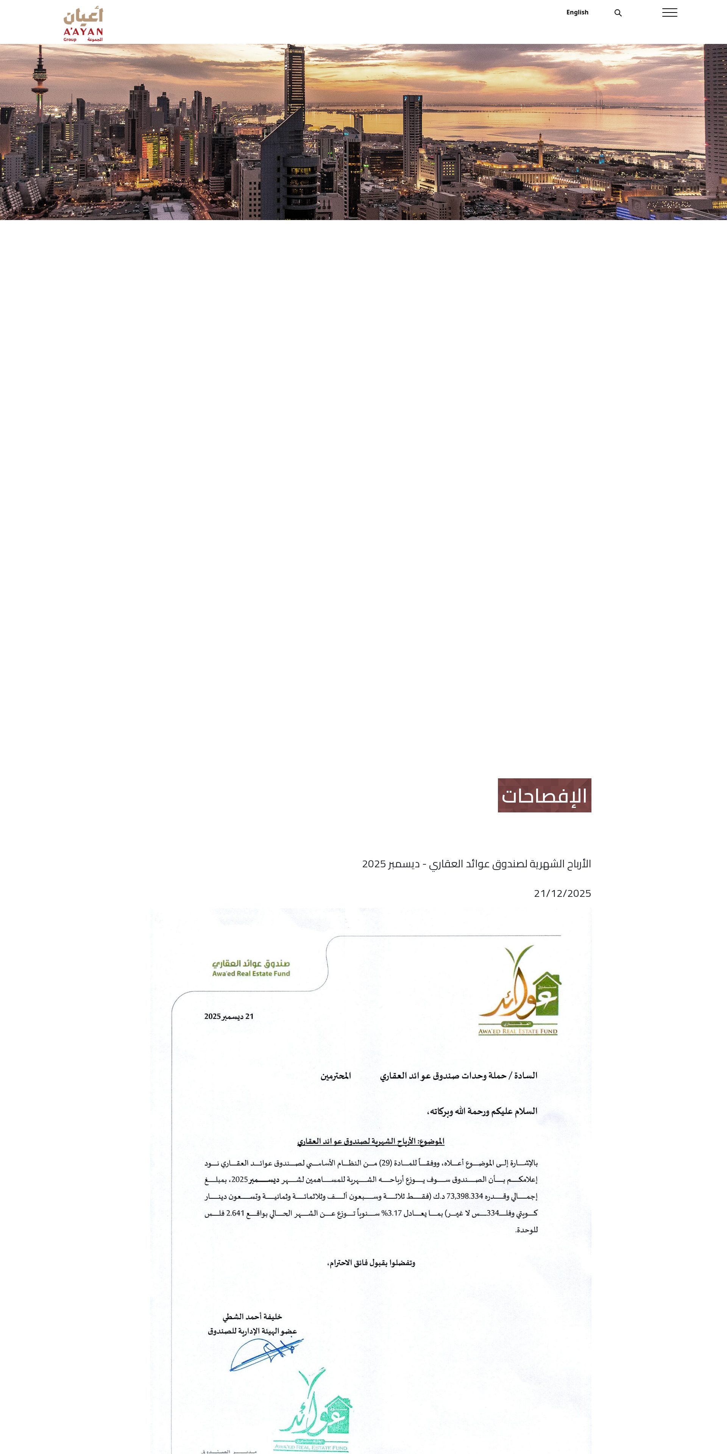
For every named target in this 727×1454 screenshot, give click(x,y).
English (577, 12)
